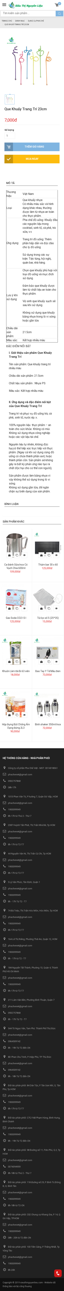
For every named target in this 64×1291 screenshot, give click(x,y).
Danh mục (20, 21)
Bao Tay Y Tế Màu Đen (47, 671)
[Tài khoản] (51, 4)
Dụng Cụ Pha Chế (36, 21)
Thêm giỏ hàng (34, 146)
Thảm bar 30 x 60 (48, 564)
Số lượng (9, 130)
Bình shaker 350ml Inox (48, 724)
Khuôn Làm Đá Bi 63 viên (16, 671)
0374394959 (13, 1166)
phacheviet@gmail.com (19, 774)
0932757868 (13, 781)
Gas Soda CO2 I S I (16, 617)
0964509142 (13, 1041)
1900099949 (13, 809)
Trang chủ (7, 21)
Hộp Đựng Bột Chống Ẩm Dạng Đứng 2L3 (16, 726)
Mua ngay (32, 158)
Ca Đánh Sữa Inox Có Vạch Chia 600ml (16, 566)
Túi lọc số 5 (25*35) (48, 617)
